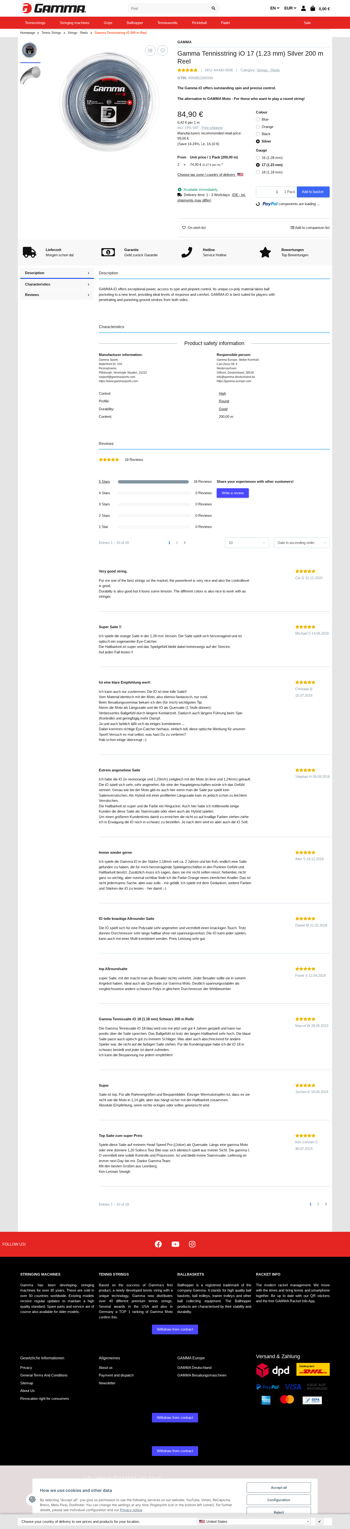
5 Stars (104, 481)
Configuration (278, 1500)
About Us (27, 1391)
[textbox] (253, 1522)
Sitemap (26, 1383)
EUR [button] (289, 8)
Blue (265, 119)
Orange (267, 127)
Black (266, 134)
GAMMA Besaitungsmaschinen (201, 1375)
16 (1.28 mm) (272, 158)
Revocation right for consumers (44, 1398)
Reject (279, 1512)
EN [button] (273, 8)
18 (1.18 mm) (272, 172)
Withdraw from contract (175, 1329)
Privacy (26, 1368)
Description (34, 273)
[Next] (185, 543)
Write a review (233, 493)
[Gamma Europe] (53, 8)
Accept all (279, 1487)
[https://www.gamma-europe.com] (158, 1244)
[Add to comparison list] (150, 50)
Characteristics (37, 284)
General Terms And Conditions (44, 1375)
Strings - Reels (268, 70)
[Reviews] (187, 70)
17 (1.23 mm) (272, 165)
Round (224, 401)
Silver (266, 141)
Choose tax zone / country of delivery (206, 175)
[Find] (213, 8)
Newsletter (107, 1383)
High (222, 393)
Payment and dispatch (116, 1375)
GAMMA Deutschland (194, 1368)
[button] (303, 8)
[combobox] (254, 1521)
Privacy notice (131, 1510)
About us (106, 1368)
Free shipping (212, 128)
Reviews (32, 295)
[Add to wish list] (162, 50)
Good (223, 409)
